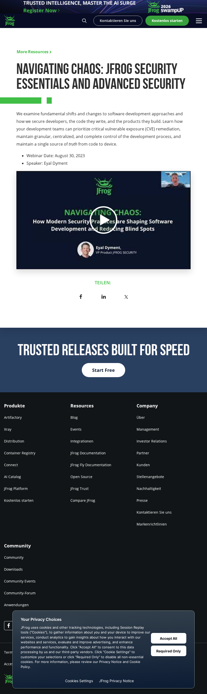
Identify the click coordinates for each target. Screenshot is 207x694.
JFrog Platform (16, 488)
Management (148, 429)
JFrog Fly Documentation (90, 464)
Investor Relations (152, 441)
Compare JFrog (82, 500)
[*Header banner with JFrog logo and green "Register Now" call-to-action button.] (103, 6)
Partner (143, 453)
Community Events (20, 581)
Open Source (81, 476)
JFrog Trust (79, 488)
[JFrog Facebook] (8, 625)
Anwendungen (16, 604)
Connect (11, 464)
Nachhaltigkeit (149, 488)
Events (76, 429)
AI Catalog (12, 476)
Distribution (14, 441)
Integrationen (81, 441)
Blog (74, 417)
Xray (7, 429)
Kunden (143, 464)
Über (141, 417)
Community (13, 557)
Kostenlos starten (19, 500)
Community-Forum (20, 593)
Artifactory (13, 417)
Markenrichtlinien (152, 524)
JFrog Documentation (88, 453)
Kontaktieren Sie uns (154, 512)
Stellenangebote (150, 476)
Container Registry (19, 453)
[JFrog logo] (12, 20)
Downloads (13, 569)
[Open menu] (199, 21)
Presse (142, 500)
